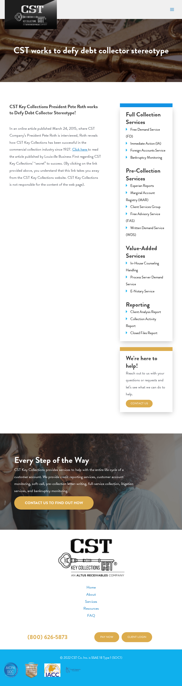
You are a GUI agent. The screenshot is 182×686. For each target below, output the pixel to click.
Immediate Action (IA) (145, 143)
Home (91, 587)
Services (91, 601)
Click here (80, 149)
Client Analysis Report (145, 311)
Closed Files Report (143, 333)
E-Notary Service (142, 291)
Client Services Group (145, 206)
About (91, 594)
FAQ (91, 615)
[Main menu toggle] (172, 9)
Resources (91, 608)
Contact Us (139, 403)
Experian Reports (142, 185)
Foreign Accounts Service (147, 150)
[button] (106, 637)
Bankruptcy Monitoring (146, 157)
